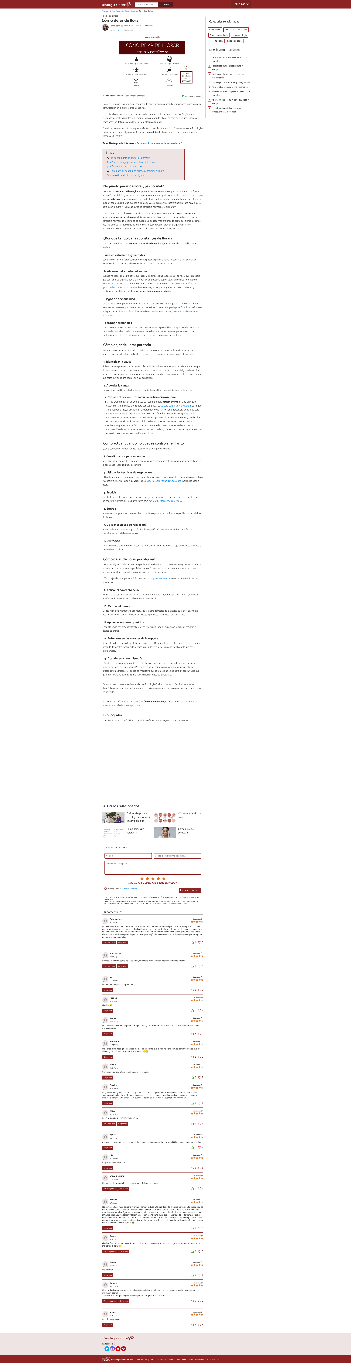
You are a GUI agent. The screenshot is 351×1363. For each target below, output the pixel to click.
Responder (122, 942)
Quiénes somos (141, 1360)
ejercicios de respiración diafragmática (162, 481)
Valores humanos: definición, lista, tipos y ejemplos (230, 101)
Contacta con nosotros (158, 1360)
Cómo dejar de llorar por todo (126, 166)
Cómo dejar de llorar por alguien (127, 175)
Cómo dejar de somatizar (186, 831)
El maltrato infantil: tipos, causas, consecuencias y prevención (226, 110)
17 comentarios (148, 26)
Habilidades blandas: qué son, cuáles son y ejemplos (231, 93)
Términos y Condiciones (177, 1360)
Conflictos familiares (219, 35)
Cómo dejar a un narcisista (135, 831)
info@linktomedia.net (179, 903)
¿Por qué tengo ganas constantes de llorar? (133, 162)
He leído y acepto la (122, 889)
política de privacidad (129, 888)
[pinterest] (123, 1348)
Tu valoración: (135, 883)
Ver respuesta (109, 942)
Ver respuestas (110, 1188)
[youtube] (117, 1348)
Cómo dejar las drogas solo (190, 815)
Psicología (120, 11)
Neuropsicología (239, 35)
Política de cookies (214, 1360)
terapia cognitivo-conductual (176, 406)
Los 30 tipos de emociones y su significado (231, 82)
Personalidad (215, 30)
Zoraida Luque (118, 30)
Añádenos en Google (193, 96)
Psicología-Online (108, 11)
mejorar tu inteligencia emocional (165, 501)
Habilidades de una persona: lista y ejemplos (227, 67)
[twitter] (106, 1348)
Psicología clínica (131, 11)
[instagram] (112, 1348)
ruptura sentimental (160, 578)
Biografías (218, 41)
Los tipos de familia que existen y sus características (228, 76)
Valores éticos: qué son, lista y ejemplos (230, 87)
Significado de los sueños (236, 30)
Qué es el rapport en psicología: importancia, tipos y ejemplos (139, 817)
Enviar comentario (189, 890)
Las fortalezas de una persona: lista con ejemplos (229, 59)
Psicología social (234, 41)
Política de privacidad (196, 1360)
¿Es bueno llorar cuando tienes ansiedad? (158, 143)
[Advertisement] (152, 766)
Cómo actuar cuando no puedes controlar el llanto (137, 171)
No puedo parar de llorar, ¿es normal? (130, 158)
